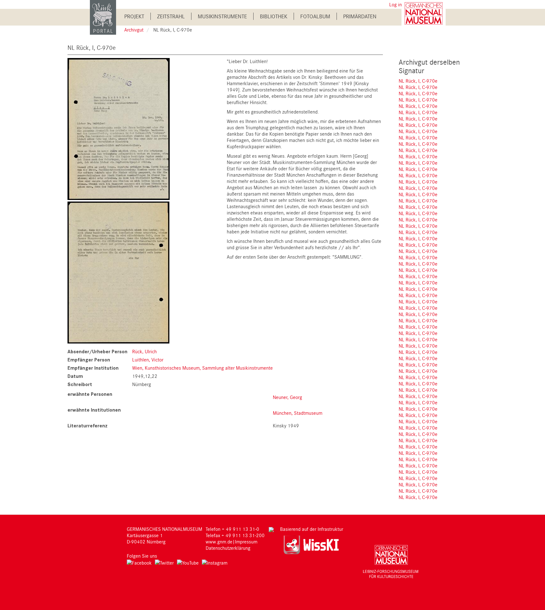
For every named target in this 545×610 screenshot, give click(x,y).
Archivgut (134, 29)
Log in (395, 4)
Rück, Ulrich (144, 351)
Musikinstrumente (222, 16)
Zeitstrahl (171, 16)
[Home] (103, 17)
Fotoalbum (315, 16)
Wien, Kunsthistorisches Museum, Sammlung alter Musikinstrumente (202, 368)
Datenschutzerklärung (228, 548)
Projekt (134, 16)
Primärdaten (360, 16)
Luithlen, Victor (147, 359)
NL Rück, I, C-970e (418, 81)
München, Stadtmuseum (297, 413)
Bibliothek (273, 16)
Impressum (246, 541)
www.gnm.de (219, 541)
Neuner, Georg (287, 397)
